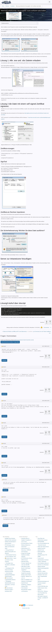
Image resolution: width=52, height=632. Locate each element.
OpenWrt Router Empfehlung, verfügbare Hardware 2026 (26, 584)
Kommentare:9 (47, 327)
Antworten (4, 360)
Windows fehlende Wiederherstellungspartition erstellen (43, 568)
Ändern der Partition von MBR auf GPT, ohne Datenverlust (15, 331)
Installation (30, 331)
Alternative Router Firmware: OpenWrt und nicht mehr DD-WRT (26, 563)
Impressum (31, 605)
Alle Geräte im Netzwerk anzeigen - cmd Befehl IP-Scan (43, 598)
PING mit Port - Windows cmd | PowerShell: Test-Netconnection (43, 593)
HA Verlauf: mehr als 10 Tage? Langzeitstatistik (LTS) (42, 576)
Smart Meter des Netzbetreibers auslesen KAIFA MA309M (42, 540)
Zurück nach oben (26, 608)
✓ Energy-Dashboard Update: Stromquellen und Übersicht (10, 551)
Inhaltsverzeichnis (5, 23)
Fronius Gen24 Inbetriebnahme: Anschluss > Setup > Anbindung (43, 560)
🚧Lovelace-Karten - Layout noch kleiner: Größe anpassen (10, 560)
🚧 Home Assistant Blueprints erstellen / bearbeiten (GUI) (9, 589)
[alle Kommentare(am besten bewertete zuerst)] (24, 339)
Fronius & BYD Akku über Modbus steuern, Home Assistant (43, 588)
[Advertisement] (26, 619)
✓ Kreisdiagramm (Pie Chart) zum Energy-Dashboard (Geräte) (9, 570)
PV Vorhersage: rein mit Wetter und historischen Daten (9, 546)
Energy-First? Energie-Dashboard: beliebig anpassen (25, 555)
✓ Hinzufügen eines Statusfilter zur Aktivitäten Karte (10, 565)
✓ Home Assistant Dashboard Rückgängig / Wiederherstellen (10, 575)
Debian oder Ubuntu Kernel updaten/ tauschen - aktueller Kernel (43, 548)
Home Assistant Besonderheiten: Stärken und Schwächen (26, 589)
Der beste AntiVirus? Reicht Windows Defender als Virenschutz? (26, 545)
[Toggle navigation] (49, 2)
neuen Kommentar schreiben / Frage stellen (10, 341)
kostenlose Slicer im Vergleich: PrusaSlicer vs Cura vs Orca (26, 540)
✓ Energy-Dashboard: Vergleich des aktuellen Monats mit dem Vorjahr (26, 573)
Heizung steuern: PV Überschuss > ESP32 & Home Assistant (26, 550)
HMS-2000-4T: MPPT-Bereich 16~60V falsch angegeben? (25, 568)
